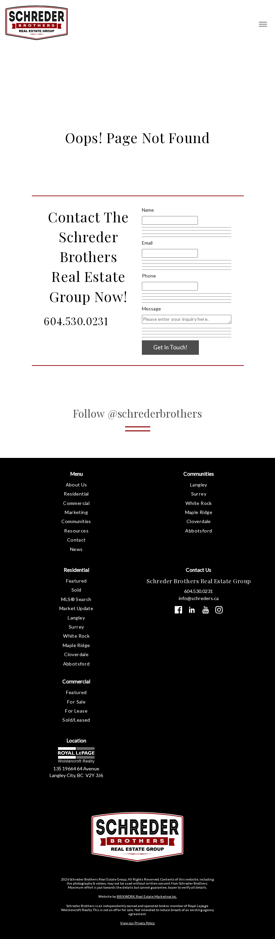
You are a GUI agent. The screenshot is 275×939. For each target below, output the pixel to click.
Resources (76, 530)
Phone (149, 276)
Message (151, 308)
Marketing (76, 512)
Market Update (76, 608)
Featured (76, 581)
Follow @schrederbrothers (138, 413)
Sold (76, 590)
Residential (76, 494)
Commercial (76, 503)
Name (148, 210)
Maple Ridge (198, 512)
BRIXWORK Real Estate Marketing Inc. (147, 896)
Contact (76, 540)
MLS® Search (76, 599)
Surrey (198, 494)
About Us (76, 484)
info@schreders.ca (199, 598)
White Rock (198, 503)
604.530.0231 (76, 321)
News (76, 549)
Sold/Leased (76, 720)
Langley (198, 484)
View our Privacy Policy (137, 923)
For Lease (76, 711)
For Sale (76, 702)
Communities (76, 521)
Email (147, 243)
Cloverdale (198, 521)
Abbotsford (198, 530)
